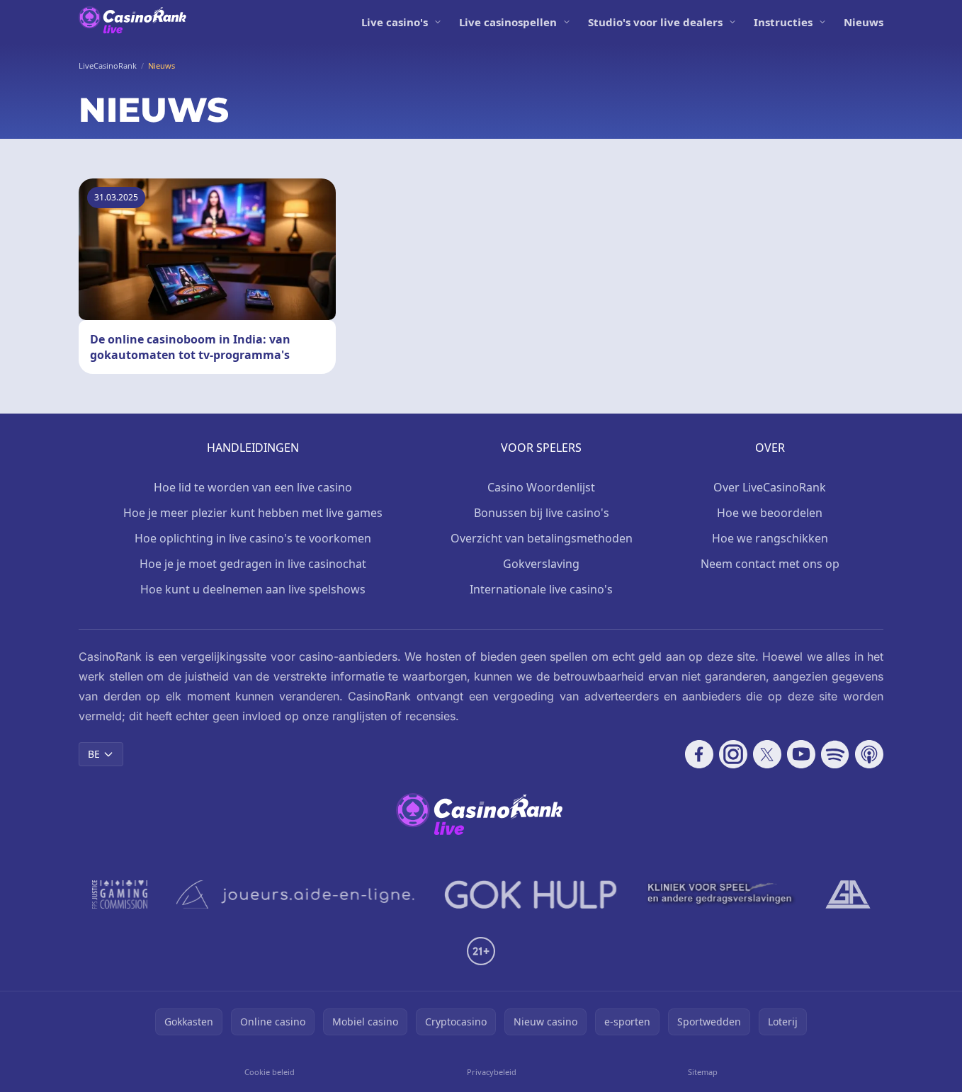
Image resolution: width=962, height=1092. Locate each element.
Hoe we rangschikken (770, 538)
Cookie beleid (269, 1072)
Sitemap (703, 1072)
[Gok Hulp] (530, 894)
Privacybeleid (491, 1072)
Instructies (783, 22)
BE (94, 754)
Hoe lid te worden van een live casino (253, 487)
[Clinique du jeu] (721, 894)
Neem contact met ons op (770, 563)
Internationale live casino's (541, 589)
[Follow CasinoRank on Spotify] (835, 754)
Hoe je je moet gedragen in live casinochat (253, 563)
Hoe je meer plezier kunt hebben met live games (253, 513)
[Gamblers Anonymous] (848, 894)
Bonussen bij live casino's (541, 513)
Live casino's (394, 22)
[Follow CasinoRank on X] (767, 754)
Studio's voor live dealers (655, 22)
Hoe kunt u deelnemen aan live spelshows (253, 589)
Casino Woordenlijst (541, 487)
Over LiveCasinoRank (769, 487)
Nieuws (863, 22)
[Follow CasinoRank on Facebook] (699, 754)
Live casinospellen (508, 22)
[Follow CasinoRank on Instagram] (733, 754)
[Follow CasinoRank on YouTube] (801, 754)
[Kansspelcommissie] (120, 894)
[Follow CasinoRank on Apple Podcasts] (869, 754)
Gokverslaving (541, 563)
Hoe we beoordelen (769, 513)
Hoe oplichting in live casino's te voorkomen (253, 538)
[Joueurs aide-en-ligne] (296, 894)
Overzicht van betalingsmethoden (542, 538)
